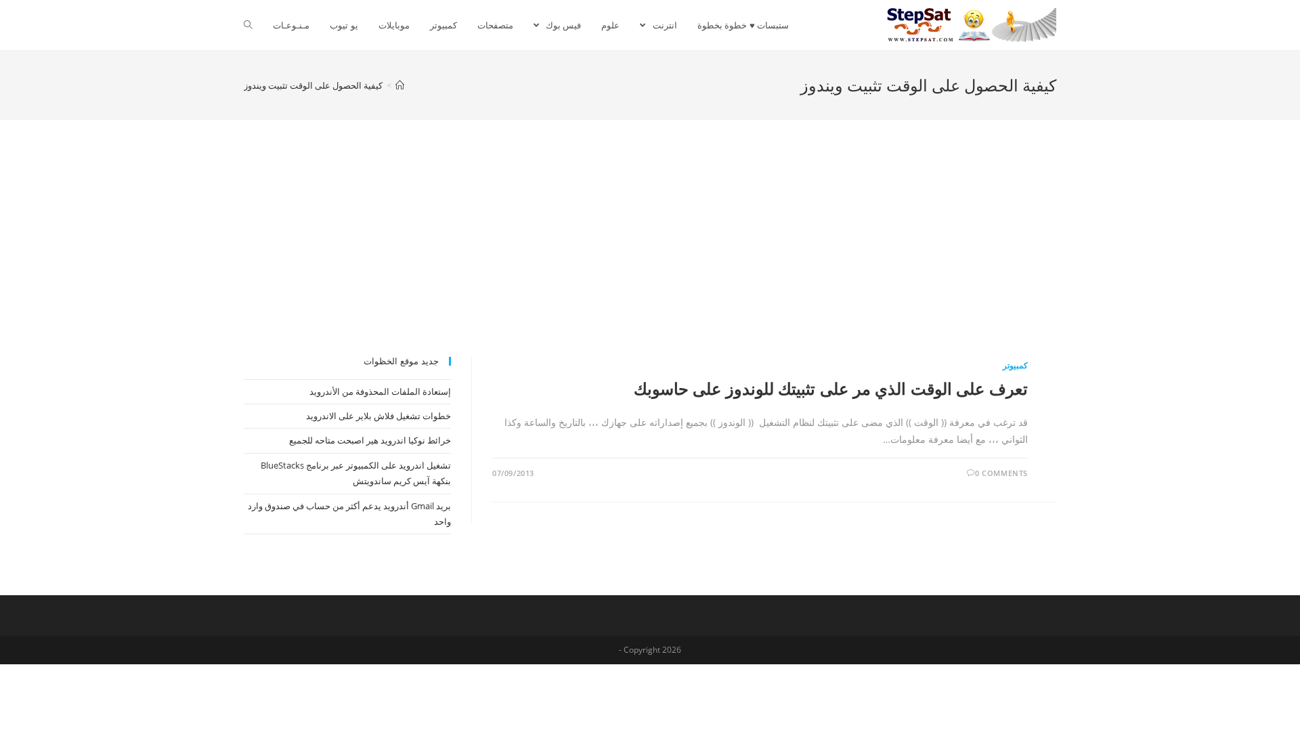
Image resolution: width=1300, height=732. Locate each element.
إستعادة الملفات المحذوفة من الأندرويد (380, 391)
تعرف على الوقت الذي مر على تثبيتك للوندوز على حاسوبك (831, 388)
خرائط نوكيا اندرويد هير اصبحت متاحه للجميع (370, 440)
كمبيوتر (1015, 365)
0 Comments (1001, 473)
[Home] (399, 85)
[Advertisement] (650, 255)
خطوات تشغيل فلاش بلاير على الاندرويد (378, 416)
